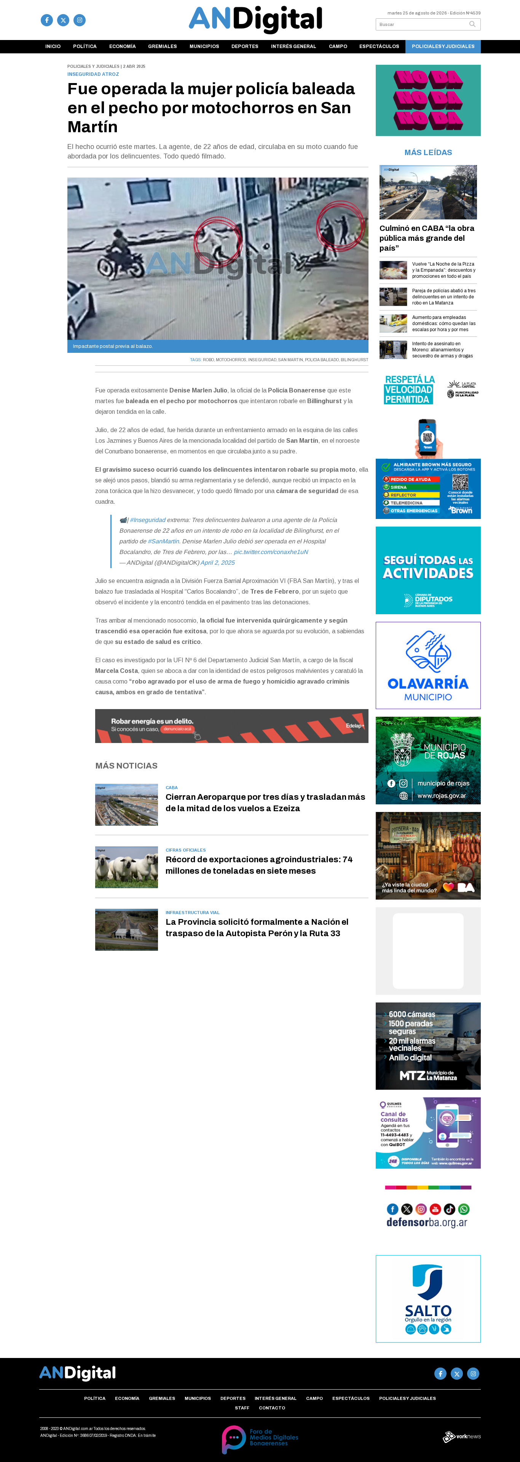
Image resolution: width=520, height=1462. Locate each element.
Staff (242, 1408)
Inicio (53, 46)
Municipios (204, 46)
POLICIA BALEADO (322, 360)
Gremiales (162, 46)
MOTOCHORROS (231, 360)
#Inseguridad (147, 520)
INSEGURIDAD (262, 360)
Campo (338, 46)
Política (85, 46)
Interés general (293, 46)
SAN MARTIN (290, 360)
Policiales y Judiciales (443, 46)
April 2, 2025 (217, 562)
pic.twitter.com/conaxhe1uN (271, 552)
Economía (122, 46)
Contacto (272, 1408)
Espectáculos (379, 46)
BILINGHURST (354, 360)
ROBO (208, 360)
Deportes (244, 46)
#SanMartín (163, 541)
